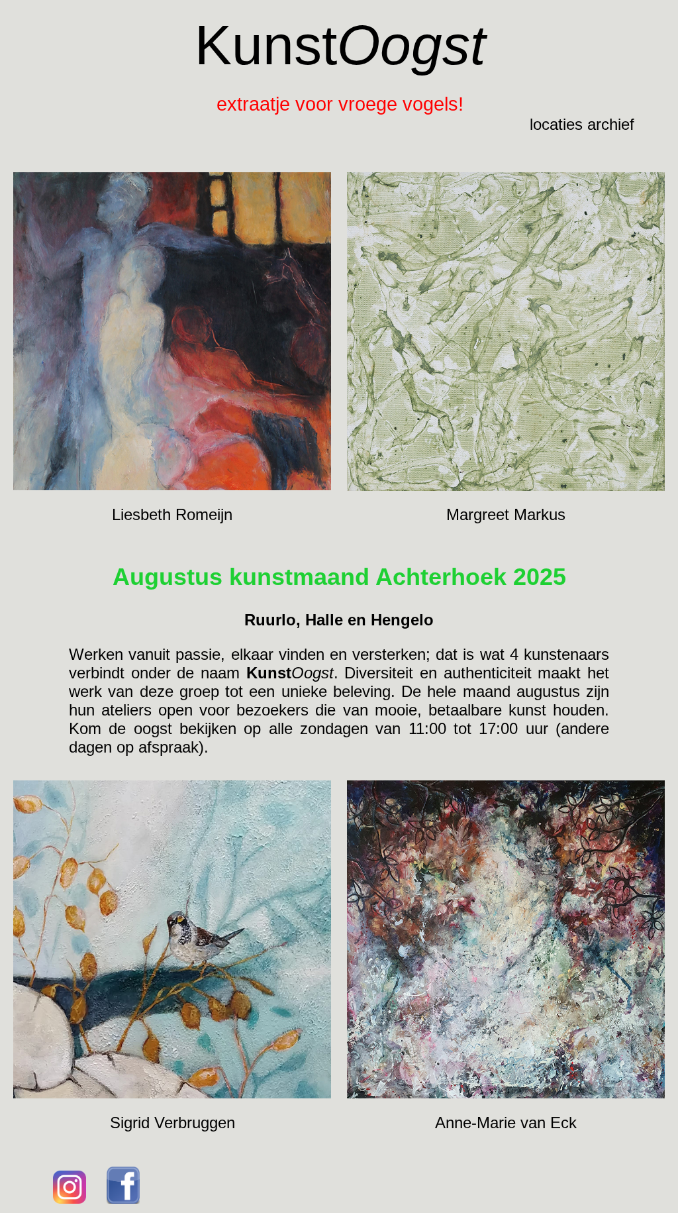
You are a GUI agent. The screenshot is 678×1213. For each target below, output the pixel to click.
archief (610, 124)
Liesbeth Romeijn (172, 514)
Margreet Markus (505, 514)
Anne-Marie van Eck (506, 1123)
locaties (556, 124)
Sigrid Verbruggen (172, 1123)
